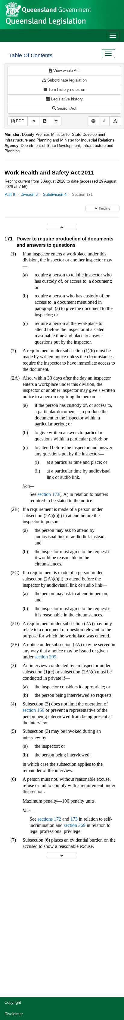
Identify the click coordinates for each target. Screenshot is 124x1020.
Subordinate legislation (66, 80)
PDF (19, 121)
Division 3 (29, 194)
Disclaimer (14, 1014)
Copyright (13, 1002)
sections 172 (49, 819)
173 (74, 819)
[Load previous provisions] (62, 227)
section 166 (33, 710)
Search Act (66, 108)
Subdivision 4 (55, 194)
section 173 (48, 494)
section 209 (45, 656)
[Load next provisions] (62, 855)
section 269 (74, 825)
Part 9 (10, 194)
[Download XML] (33, 121)
